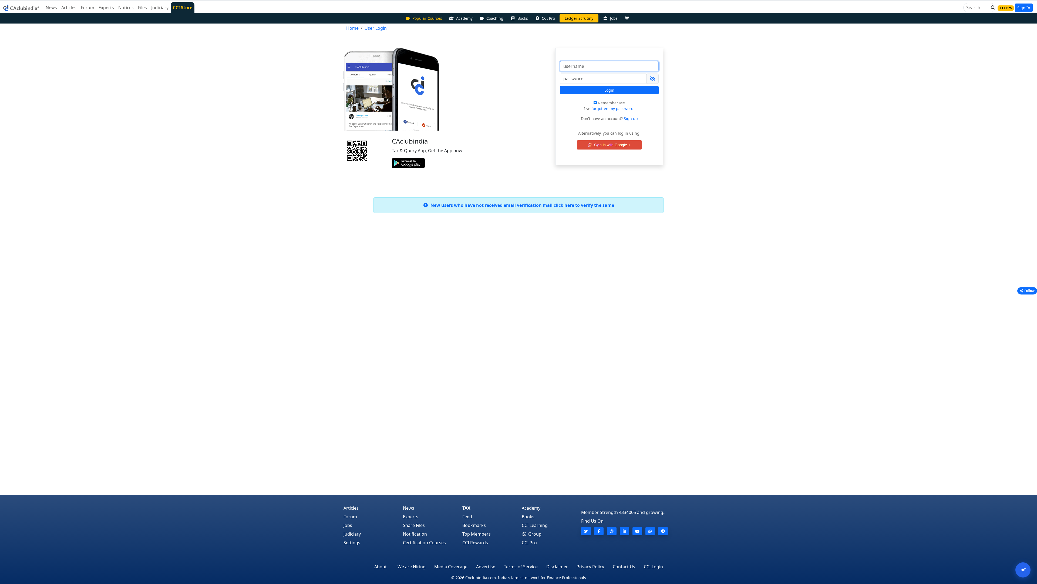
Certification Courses (424, 543)
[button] (991, 7)
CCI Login (653, 567)
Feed (467, 517)
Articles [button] (68, 8)
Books (522, 18)
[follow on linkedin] (624, 531)
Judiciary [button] (160, 8)
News (408, 508)
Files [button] (142, 8)
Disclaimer (557, 567)
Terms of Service (521, 567)
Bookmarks (474, 525)
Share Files (414, 525)
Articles (351, 508)
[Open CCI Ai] (1023, 570)
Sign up (630, 118)
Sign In (1023, 7)
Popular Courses (427, 18)
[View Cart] (628, 18)
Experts (410, 517)
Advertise (485, 567)
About (380, 567)
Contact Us (624, 567)
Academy (464, 18)
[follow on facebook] (599, 531)
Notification (415, 534)
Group (534, 534)
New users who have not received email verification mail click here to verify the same (521, 205)
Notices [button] (126, 8)
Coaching (494, 18)
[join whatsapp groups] (650, 531)
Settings (352, 543)
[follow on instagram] (612, 531)
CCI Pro (548, 18)
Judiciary (352, 534)
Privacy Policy (590, 567)
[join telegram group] (663, 531)
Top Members (476, 534)
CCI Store (182, 8)
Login (609, 90)
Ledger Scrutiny (579, 18)
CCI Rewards (475, 543)
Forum (350, 517)
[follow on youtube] (637, 531)
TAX (466, 508)
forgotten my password (612, 108)
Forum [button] (87, 8)
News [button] (51, 8)
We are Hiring (412, 567)
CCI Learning (535, 525)
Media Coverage (450, 567)
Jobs (614, 18)
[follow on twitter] (586, 531)
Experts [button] (106, 8)
